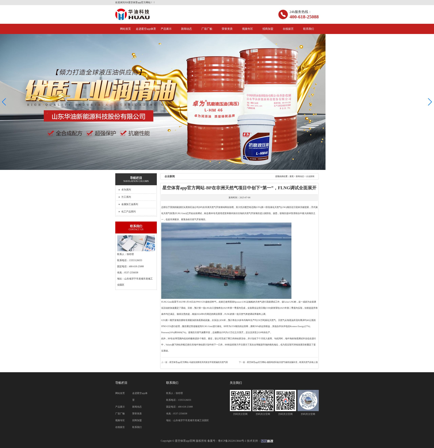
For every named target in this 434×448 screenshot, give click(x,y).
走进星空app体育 (146, 28)
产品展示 (166, 28)
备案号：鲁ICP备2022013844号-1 (226, 440)
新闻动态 (186, 28)
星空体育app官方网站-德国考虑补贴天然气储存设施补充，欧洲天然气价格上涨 (282, 362)
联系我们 (308, 28)
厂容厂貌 (206, 28)
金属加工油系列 (129, 204)
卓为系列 (126, 189)
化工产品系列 (128, 211)
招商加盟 (267, 28)
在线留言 (288, 28)
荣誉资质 (227, 28)
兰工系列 (126, 197)
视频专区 (247, 28)
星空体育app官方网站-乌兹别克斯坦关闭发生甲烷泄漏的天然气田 (198, 362)
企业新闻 (310, 176)
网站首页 (125, 28)
